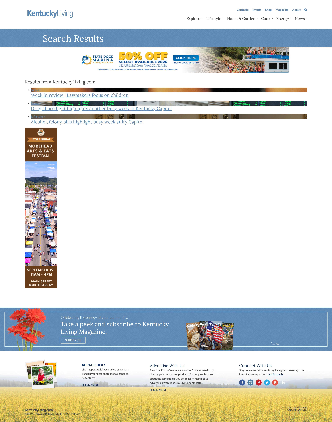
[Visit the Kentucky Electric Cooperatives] (297, 409)
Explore (193, 18)
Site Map (72, 414)
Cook (265, 18)
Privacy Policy (43, 414)
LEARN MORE (158, 390)
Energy (282, 18)
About (296, 9)
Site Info (60, 414)
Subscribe (73, 340)
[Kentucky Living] (55, 15)
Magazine (282, 9)
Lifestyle (213, 18)
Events (256, 9)
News (300, 18)
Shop (268, 9)
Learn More (90, 385)
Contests (243, 9)
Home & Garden (241, 18)
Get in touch (275, 374)
